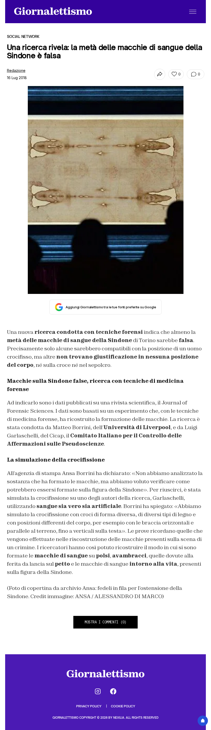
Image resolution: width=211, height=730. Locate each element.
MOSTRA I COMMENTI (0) (105, 622)
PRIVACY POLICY (89, 706)
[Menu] (193, 11)
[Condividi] (159, 74)
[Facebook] (113, 691)
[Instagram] (98, 691)
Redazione (16, 70)
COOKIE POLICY (123, 706)
